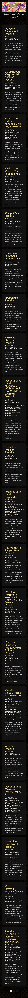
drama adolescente (12, 404)
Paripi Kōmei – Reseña (13, 214)
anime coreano (10, 134)
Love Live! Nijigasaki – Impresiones (12, 255)
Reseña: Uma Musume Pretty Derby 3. (13, 790)
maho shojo (14, 135)
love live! (9, 266)
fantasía (8, 805)
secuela (8, 412)
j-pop (12, 87)
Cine (18, 402)
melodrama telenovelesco (14, 711)
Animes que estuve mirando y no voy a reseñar (13, 122)
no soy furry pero (16, 807)
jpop (12, 409)
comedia (13, 40)
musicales (18, 409)
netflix (17, 87)
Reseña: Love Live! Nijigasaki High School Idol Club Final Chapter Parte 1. (13, 388)
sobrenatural (10, 959)
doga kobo (14, 458)
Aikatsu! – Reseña (11, 747)
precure (14, 137)
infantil (18, 900)
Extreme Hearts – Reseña (10, 340)
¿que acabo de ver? (11, 415)
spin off (8, 413)
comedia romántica (12, 560)
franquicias (16, 407)
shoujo (18, 562)
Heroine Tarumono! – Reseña (12, 31)
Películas (9, 410)
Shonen (8, 712)
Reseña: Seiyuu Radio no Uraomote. (13, 692)
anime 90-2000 (15, 132)
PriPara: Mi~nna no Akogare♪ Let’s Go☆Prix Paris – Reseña (13, 598)
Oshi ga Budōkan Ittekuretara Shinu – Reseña (13, 648)
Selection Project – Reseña (11, 449)
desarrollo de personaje (13, 951)
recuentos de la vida (12, 854)
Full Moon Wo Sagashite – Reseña (13, 550)
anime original (10, 402)
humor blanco (17, 805)
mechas (8, 137)
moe (16, 512)
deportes (14, 348)
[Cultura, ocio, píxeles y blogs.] (14, 7)
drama (8, 460)
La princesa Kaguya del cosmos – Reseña (12, 75)
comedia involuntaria (12, 704)
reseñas (15, 410)
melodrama (9, 956)
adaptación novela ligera (14, 701)
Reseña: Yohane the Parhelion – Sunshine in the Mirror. (12, 936)
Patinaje (8, 901)
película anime (10, 88)
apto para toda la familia (14, 504)
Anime (8, 40)
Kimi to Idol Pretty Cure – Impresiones (13, 171)
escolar (8, 407)
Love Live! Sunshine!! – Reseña (12, 844)
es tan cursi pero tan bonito (14, 405)
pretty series (10, 138)
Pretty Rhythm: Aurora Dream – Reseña (14, 890)
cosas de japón (10, 506)
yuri (7, 714)
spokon (17, 810)
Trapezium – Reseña (12, 299)
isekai (7, 223)
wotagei (8, 660)
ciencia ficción (15, 85)
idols (19, 40)
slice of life (16, 412)
